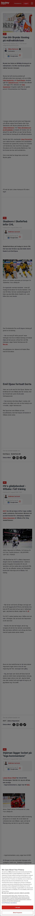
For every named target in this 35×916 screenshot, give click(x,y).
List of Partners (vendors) (9, 902)
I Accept (17, 907)
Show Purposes (17, 912)
